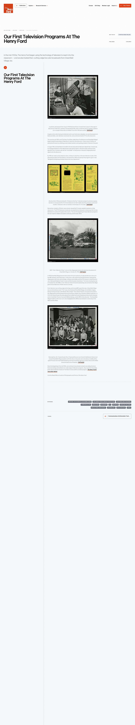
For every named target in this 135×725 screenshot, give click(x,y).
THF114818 (89, 204)
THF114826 (83, 272)
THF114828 (81, 362)
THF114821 (89, 130)
